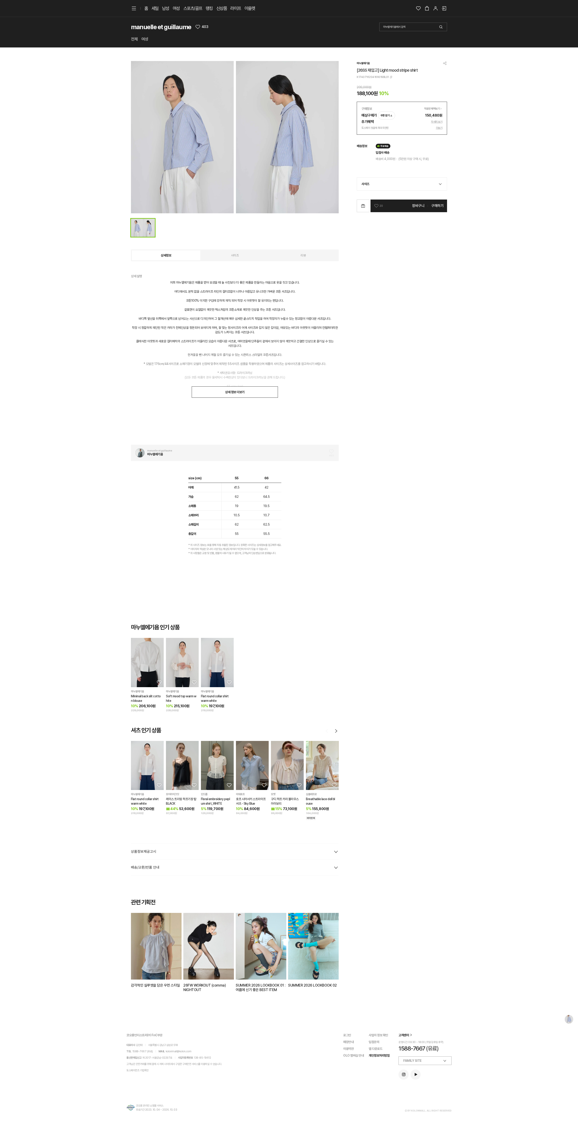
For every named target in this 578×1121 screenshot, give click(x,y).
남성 (165, 8)
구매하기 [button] (437, 206)
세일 (154, 8)
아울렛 (250, 8)
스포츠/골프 (192, 8)
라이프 (235, 8)
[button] (158, 682)
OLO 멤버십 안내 (353, 1055)
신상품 (221, 8)
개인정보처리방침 (379, 1055)
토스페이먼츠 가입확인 (137, 1070)
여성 (176, 8)
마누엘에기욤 (363, 63)
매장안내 (348, 1042)
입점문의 (374, 1042)
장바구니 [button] (418, 206)
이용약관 (348, 1048)
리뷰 (303, 255)
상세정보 (166, 255)
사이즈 (235, 255)
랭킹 (209, 8)
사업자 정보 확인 (378, 1035)
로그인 (347, 1035)
